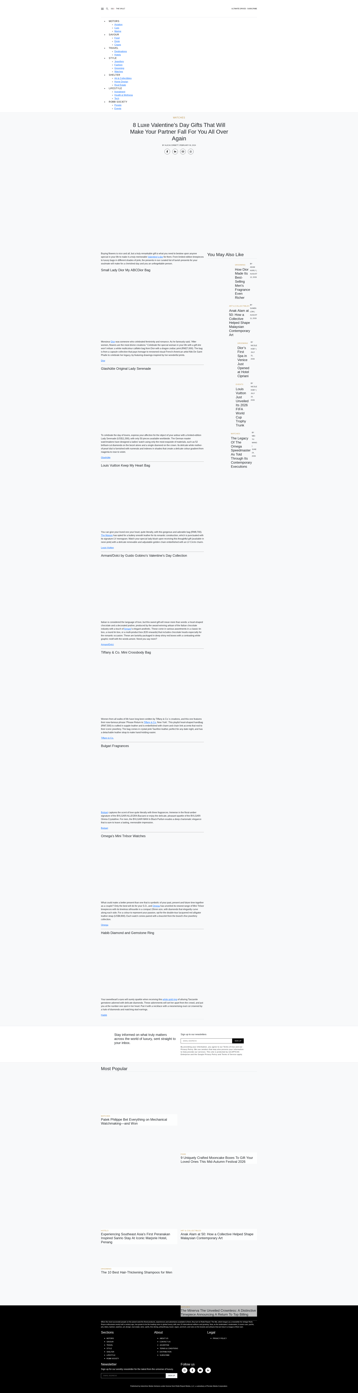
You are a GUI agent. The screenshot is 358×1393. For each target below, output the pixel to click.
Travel (113, 48)
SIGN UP (238, 1041)
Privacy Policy (220, 1338)
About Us (164, 1338)
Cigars (117, 45)
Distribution (165, 1352)
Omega (156, 906)
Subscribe (164, 1355)
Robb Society (118, 102)
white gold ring (170, 999)
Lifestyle (115, 88)
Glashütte (105, 457)
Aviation (118, 24)
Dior (113, 341)
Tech (116, 98)
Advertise (164, 1345)
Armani (127, 629)
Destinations (120, 51)
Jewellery (119, 61)
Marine (117, 31)
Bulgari (104, 812)
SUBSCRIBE (252, 9)
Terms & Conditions (169, 1348)
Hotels (117, 55)
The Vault (120, 9)
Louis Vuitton (107, 547)
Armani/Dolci (107, 644)
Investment (119, 92)
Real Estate (120, 85)
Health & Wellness (123, 95)
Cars (116, 28)
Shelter (114, 75)
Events (117, 108)
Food (117, 38)
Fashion (118, 65)
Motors (114, 21)
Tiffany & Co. (150, 722)
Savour (114, 34)
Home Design (121, 81)
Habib (104, 1015)
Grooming (119, 68)
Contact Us (165, 1342)
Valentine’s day (155, 257)
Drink (117, 41)
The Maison (107, 535)
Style (113, 58)
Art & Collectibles (123, 78)
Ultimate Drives (238, 9)
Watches (118, 71)
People (118, 105)
